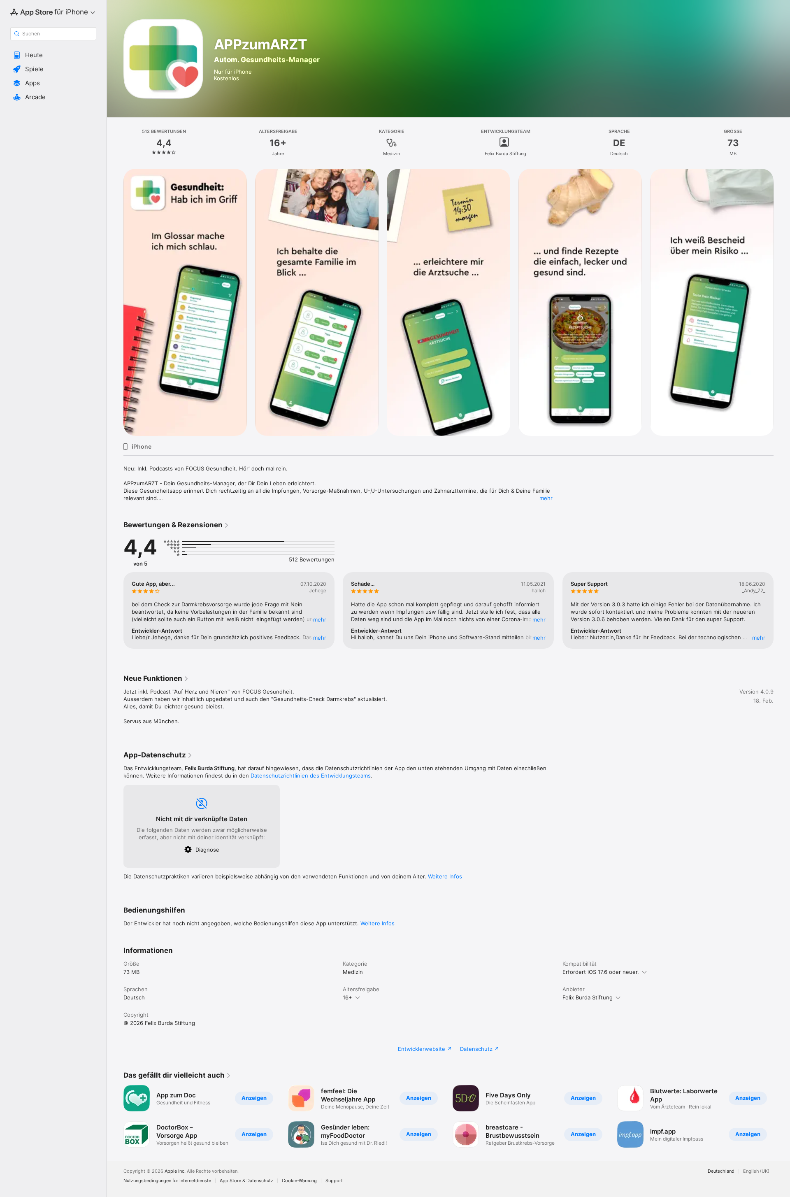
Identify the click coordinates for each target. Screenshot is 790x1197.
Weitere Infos (445, 876)
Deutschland (721, 1171)
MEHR (319, 619)
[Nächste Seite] (782, 302)
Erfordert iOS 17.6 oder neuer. (600, 972)
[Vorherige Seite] (115, 302)
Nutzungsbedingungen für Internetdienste (167, 1180)
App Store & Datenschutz (246, 1180)
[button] (53, 55)
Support (334, 1180)
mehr (546, 498)
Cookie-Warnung (299, 1180)
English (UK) (756, 1171)
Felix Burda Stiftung (587, 997)
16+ (347, 997)
